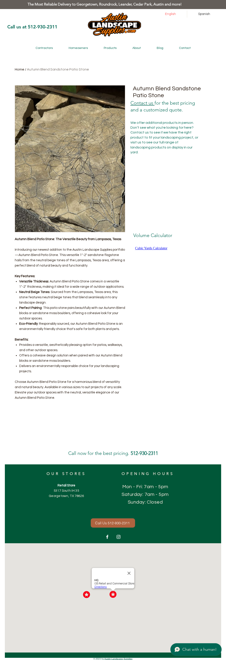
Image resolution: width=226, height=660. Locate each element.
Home (19, 69)
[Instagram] (118, 536)
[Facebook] (107, 536)
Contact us (142, 103)
